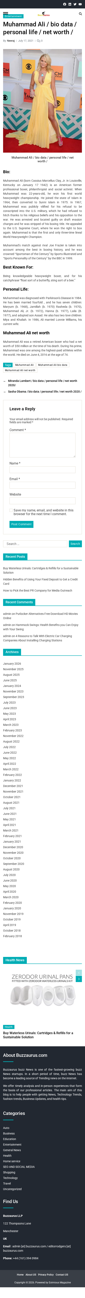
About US (31, 1274)
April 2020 (9, 891)
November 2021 (13, 791)
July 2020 (9, 875)
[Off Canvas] (5, 14)
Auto (6, 1128)
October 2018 (12, 930)
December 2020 (13, 847)
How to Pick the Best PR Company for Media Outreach (37, 590)
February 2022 (12, 774)
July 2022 (9, 747)
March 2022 (11, 769)
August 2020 (11, 869)
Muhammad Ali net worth (20, 370)
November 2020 (13, 852)
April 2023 (9, 719)
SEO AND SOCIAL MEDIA (19, 1166)
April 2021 (9, 825)
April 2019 (9, 925)
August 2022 (11, 741)
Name (14, 463)
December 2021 (13, 786)
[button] (79, 979)
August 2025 (11, 674)
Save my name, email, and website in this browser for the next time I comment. (43, 512)
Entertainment (13, 16)
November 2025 (13, 669)
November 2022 (13, 736)
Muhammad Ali (24, 365)
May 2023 (9, 713)
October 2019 (12, 919)
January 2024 (12, 686)
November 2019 (13, 914)
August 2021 (11, 802)
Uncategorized (12, 1189)
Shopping (9, 1172)
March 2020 (11, 897)
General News (12, 1150)
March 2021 (11, 830)
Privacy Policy (46, 1274)
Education (9, 1139)
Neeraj (11, 40)
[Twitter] (75, 4)
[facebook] (64, 4)
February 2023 (12, 730)
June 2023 (10, 708)
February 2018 (12, 936)
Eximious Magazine (60, 1282)
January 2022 (12, 780)
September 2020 (13, 863)
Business (9, 1133)
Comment (17, 430)
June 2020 (10, 880)
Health (9, 1027)
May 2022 (9, 758)
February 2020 (12, 902)
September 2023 (13, 697)
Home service (11, 1161)
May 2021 (9, 819)
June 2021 (10, 813)
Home (20, 1274)
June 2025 (10, 680)
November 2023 (13, 691)
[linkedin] (70, 4)
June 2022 (10, 752)
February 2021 (12, 836)
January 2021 (12, 841)
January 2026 (12, 663)
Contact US (62, 1274)
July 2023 (9, 702)
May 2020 (9, 886)
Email (14, 479)
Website (15, 494)
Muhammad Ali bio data (52, 365)
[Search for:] (34, 544)
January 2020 (12, 908)
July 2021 (9, 808)
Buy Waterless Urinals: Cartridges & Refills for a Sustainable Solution (38, 1035)
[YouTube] (80, 4)
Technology (10, 1178)
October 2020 (12, 858)
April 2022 (9, 763)
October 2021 (12, 797)
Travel (7, 1183)
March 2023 (11, 724)
